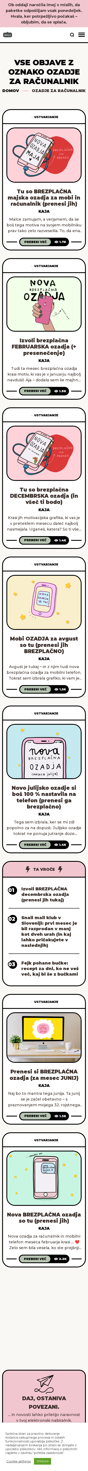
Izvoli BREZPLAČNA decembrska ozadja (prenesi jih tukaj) (45, 894)
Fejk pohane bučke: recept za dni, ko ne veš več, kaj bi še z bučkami (50, 968)
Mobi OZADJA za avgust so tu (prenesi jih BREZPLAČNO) (44, 645)
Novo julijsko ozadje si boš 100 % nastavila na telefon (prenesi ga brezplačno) (44, 797)
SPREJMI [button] (42, 1461)
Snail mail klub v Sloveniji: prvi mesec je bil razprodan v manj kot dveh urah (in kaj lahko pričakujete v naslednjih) (49, 931)
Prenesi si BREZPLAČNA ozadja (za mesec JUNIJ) (44, 1075)
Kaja (44, 211)
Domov (10, 90)
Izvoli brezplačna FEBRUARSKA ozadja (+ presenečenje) (44, 346)
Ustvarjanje (46, 117)
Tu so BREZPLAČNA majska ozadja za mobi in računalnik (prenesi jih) (44, 197)
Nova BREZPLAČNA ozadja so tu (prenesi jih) (44, 1218)
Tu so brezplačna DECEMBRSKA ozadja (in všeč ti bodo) (44, 496)
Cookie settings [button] (18, 1461)
